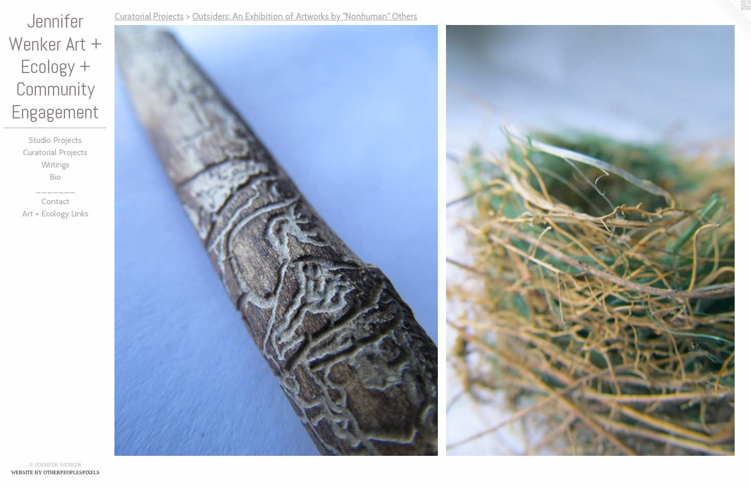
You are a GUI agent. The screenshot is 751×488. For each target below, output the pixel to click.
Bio (55, 177)
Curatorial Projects (55, 152)
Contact (55, 201)
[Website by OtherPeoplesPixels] (730, 20)
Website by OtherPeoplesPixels (55, 472)
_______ (55, 189)
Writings (55, 164)
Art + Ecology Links (55, 213)
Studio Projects (55, 140)
